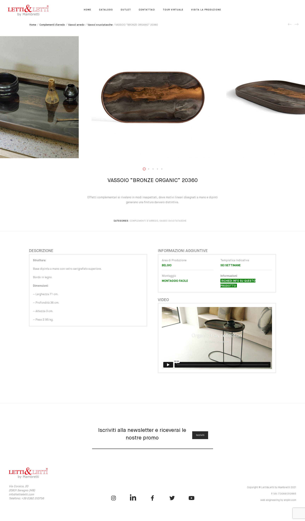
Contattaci (147, 10)
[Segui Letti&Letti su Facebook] (152, 498)
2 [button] (150, 169)
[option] (152, 97)
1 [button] (146, 169)
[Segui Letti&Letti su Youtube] (191, 498)
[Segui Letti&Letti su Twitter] (172, 498)
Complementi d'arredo (52, 25)
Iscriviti (200, 435)
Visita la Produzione (206, 10)
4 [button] (159, 169)
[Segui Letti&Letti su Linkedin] (133, 498)
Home (87, 10)
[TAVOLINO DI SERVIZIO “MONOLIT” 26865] (289, 25)
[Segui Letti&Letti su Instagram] (113, 498)
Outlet (126, 10)
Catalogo (106, 10)
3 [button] (155, 169)
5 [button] (164, 169)
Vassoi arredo (76, 25)
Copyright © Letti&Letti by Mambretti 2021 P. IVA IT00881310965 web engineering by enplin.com (271, 493)
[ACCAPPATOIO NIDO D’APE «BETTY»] (296, 25)
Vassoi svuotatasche (100, 25)
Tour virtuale (173, 10)
